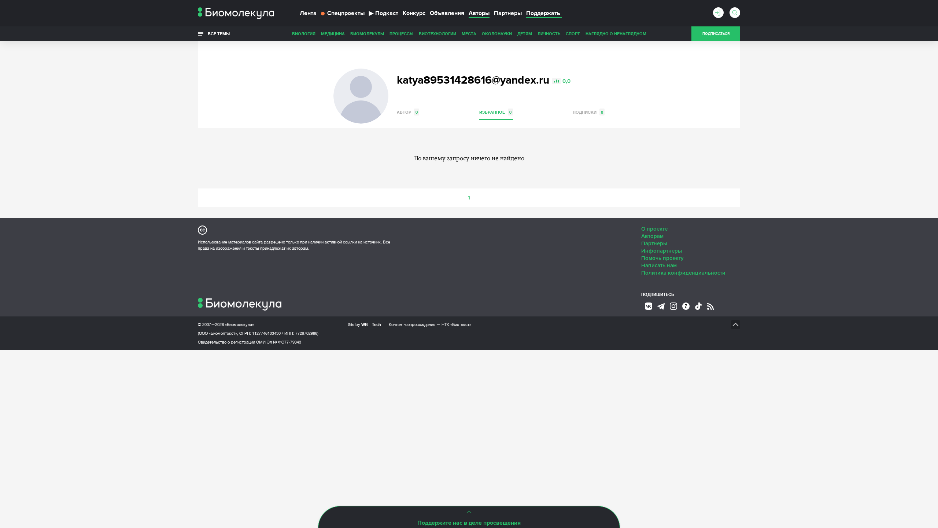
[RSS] (710, 306)
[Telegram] (661, 306)
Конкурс (414, 13)
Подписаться (716, 34)
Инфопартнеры (661, 250)
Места (469, 33)
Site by (364, 324)
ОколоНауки (497, 33)
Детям (524, 33)
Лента (308, 13)
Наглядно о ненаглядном (616, 33)
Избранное (495, 112)
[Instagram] (673, 306)
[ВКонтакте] (648, 306)
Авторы (479, 13)
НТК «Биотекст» (456, 324)
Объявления (447, 13)
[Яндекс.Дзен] (686, 306)
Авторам (652, 236)
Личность (549, 33)
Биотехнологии (437, 33)
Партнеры (508, 13)
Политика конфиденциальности (683, 273)
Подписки (588, 112)
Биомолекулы (367, 33)
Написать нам (659, 265)
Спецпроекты (346, 13)
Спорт (573, 33)
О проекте (654, 228)
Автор (407, 112)
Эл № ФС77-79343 (284, 342)
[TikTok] (698, 306)
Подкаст (383, 13)
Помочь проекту (662, 258)
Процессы (401, 33)
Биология (303, 33)
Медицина (333, 33)
